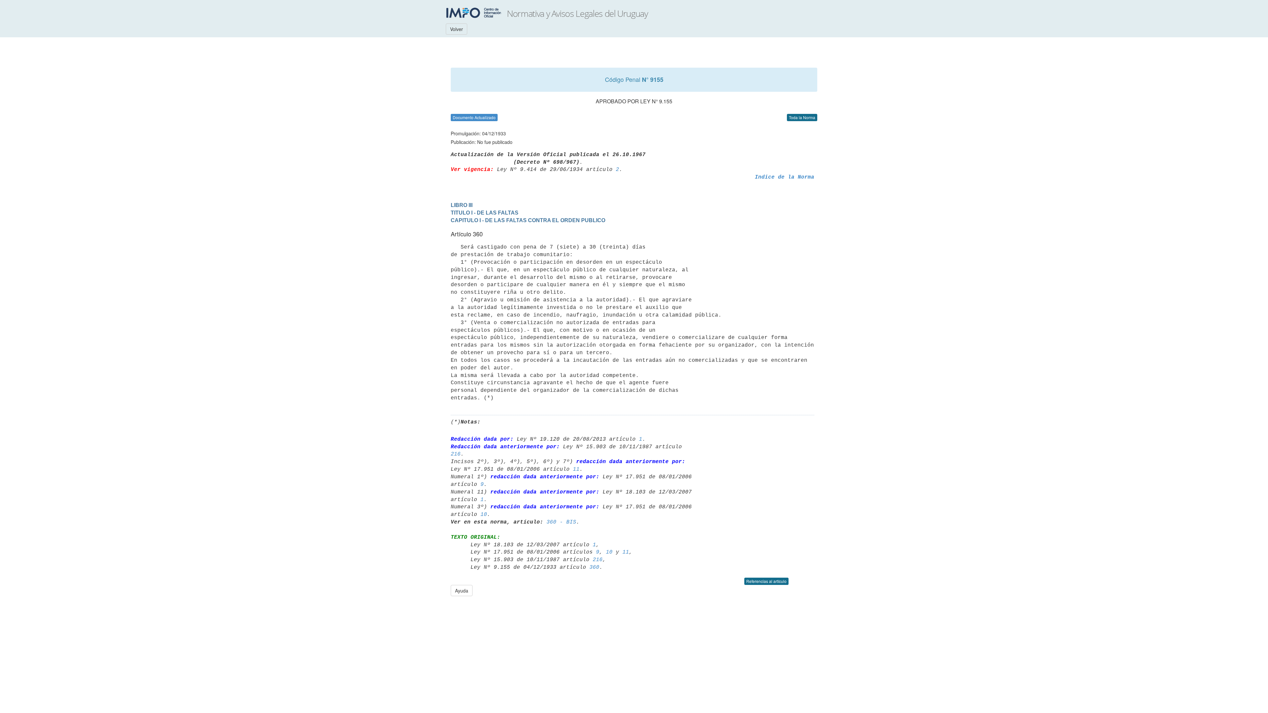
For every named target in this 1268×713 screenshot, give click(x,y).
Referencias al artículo (766, 581)
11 (576, 469)
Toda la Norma (802, 117)
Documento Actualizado (474, 117)
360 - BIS (561, 522)
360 (594, 567)
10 (483, 515)
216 (456, 454)
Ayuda (461, 590)
